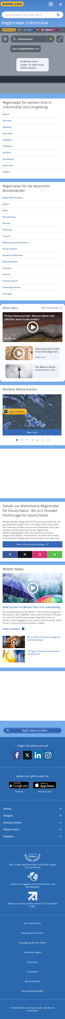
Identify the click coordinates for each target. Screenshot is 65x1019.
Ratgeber (8, 836)
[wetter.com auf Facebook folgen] (17, 755)
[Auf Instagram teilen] (39, 554)
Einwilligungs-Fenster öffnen (32, 942)
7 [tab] (48, 440)
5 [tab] (38, 440)
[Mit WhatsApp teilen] (54, 554)
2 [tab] (22, 440)
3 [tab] (27, 440)
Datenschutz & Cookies (32, 932)
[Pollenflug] (51, 4)
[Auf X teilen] (25, 554)
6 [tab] (43, 440)
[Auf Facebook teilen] (10, 554)
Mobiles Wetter (12, 822)
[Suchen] (57, 14)
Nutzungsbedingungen (33, 990)
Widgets (8, 815)
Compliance (32, 971)
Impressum (32, 962)
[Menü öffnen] (59, 4)
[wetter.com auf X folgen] (27, 756)
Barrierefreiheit (32, 981)
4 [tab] (32, 440)
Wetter (7, 809)
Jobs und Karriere (32, 923)
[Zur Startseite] (14, 4)
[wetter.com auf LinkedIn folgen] (37, 755)
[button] (32, 809)
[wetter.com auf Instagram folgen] (48, 755)
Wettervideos (11, 829)
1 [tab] (17, 440)
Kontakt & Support (32, 952)
